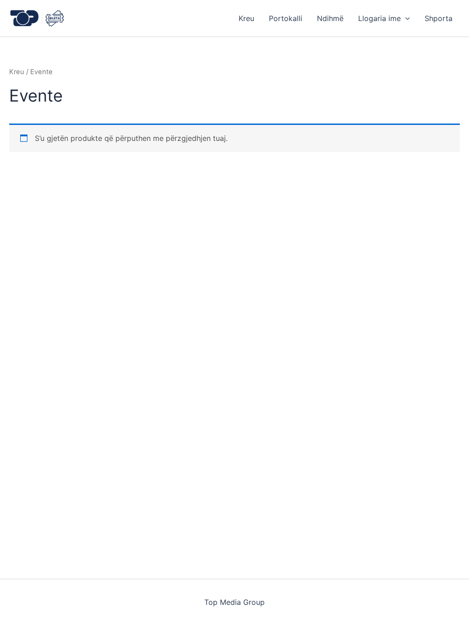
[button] (405, 18)
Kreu (246, 18)
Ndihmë (330, 18)
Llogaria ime (379, 18)
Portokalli (285, 18)
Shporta (439, 18)
